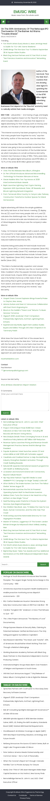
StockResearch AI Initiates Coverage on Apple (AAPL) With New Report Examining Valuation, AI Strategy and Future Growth (25, 735)
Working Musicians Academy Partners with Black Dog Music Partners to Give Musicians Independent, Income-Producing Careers (26, 656)
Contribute (23, 795)
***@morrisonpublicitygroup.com (14, 370)
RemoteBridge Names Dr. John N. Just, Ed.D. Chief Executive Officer (23, 780)
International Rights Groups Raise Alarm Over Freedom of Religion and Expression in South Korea (25, 667)
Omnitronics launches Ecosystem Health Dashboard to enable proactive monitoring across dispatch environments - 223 (25, 592)
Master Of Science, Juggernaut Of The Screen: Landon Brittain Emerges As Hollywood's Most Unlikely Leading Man (25, 525)
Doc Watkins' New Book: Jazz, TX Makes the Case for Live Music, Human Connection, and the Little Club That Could (26, 510)
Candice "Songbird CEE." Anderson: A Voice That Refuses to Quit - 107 (26, 612)
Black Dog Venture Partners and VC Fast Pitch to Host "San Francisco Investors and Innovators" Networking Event (25, 58)
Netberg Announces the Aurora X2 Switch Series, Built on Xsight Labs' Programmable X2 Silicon (26, 745)
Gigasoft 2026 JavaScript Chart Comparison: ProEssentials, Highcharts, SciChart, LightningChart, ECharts (23, 319)
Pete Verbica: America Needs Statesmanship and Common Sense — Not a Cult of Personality (23, 754)
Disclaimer (18, 385)
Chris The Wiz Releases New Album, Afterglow (21, 171)
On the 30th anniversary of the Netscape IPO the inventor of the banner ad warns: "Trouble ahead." (24, 31)
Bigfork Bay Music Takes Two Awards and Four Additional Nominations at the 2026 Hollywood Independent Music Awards (26, 554)
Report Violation (29, 385)
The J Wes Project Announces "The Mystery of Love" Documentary (24, 621)
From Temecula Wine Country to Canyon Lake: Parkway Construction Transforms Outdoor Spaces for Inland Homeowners (26, 197)
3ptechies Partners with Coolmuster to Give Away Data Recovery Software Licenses (25, 691)
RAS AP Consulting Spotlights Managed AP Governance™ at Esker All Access (26, 712)
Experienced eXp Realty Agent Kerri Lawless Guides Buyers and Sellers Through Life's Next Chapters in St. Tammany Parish (24, 328)
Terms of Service (36, 795)
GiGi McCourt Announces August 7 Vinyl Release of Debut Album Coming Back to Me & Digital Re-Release (25, 675)
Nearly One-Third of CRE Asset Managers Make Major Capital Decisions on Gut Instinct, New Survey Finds (24, 772)
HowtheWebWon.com (10, 359)
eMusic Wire (25, 11)
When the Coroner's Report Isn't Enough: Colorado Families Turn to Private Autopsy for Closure (23, 763)
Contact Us (12, 795)
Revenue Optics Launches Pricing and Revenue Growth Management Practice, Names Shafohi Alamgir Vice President (25, 445)
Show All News (6, 385)
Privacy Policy (25, 798)
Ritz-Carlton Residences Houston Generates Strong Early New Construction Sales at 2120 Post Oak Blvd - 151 (25, 603)
